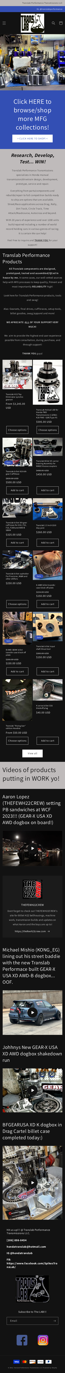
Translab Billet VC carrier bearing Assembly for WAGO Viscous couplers (47, 463)
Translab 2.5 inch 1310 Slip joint (46, 526)
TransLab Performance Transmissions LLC (28, 1368)
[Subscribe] (54, 1321)
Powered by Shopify (50, 1368)
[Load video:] (32, 848)
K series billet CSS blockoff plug (44, 706)
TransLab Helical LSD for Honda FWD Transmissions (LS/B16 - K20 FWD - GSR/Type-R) (47, 413)
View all (32, 753)
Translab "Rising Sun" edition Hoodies (16, 727)
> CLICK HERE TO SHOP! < (32, 138)
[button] (4, 23)
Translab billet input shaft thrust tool (45, 647)
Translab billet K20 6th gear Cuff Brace (16, 472)
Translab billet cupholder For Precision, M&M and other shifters (17, 576)
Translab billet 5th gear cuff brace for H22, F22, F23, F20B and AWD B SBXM (16, 526)
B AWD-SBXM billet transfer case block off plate (16, 652)
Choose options (17, 429)
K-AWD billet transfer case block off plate (45, 586)
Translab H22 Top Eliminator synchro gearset (14, 397)
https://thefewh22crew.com (30, 931)
